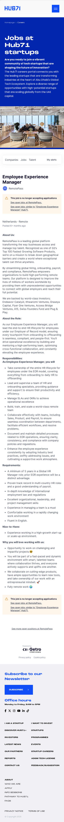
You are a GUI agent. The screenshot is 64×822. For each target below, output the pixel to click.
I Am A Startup (14, 723)
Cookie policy (40, 657)
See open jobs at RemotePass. (26, 202)
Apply (8, 788)
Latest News (13, 744)
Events (36, 744)
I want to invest (42, 723)
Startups (37, 730)
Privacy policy (25, 657)
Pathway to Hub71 (16, 797)
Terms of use (36, 811)
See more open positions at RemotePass (32, 628)
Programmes (39, 737)
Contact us (12, 765)
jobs (23, 159)
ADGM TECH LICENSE (43, 758)
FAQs (8, 801)
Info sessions (13, 792)
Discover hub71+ (16, 730)
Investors (11, 737)
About (9, 780)
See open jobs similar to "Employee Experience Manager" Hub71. (34, 208)
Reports (10, 758)
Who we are (13, 784)
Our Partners (14, 751)
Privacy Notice (14, 811)
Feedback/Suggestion (45, 765)
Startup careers (42, 751)
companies (11, 159)
